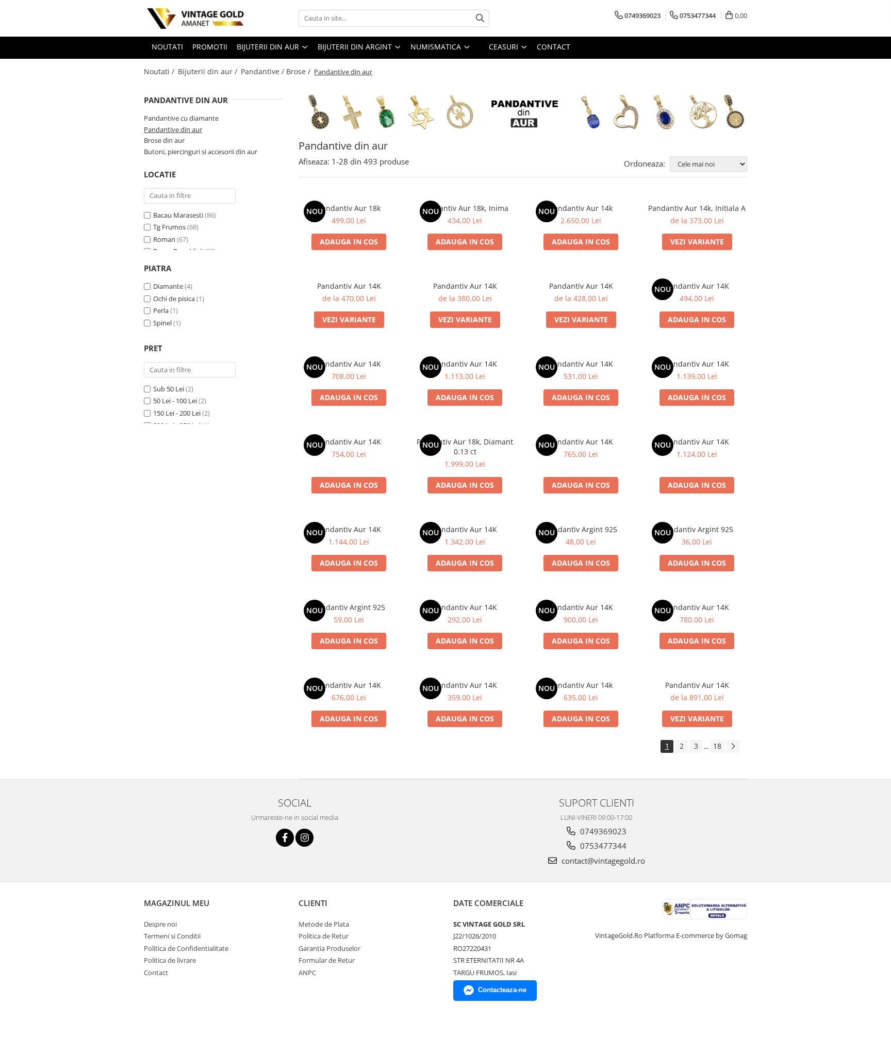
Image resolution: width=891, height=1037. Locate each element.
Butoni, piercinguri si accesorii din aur (200, 151)
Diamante (168, 286)
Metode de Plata (324, 924)
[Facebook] (285, 838)
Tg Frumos (170, 227)
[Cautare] (480, 18)
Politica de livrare (170, 960)
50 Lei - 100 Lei (175, 400)
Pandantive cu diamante (181, 118)
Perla (161, 310)
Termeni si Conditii (172, 936)
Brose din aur (164, 140)
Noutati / (160, 71)
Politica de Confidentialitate (186, 948)
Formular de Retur (327, 960)
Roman (165, 239)
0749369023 (602, 831)
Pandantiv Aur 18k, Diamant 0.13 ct (465, 446)
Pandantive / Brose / (276, 71)
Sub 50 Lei (168, 388)
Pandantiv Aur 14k (581, 208)
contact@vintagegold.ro (602, 860)
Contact (156, 972)
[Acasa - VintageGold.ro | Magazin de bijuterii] (195, 18)
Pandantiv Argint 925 (581, 529)
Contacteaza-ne (502, 990)
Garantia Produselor (329, 948)
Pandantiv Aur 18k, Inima (465, 208)
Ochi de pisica (174, 298)
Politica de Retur (324, 936)
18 (717, 746)
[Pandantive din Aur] (523, 112)
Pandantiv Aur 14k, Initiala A (697, 208)
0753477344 (602, 846)
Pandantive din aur (173, 129)
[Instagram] (304, 838)
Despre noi (160, 924)
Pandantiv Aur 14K (349, 286)
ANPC (307, 972)
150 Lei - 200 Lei (177, 413)
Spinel (162, 322)
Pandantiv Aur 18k (349, 208)
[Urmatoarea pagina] (732, 746)
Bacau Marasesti (179, 215)
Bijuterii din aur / (208, 71)
